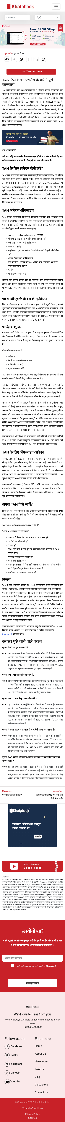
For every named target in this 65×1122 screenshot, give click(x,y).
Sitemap (32, 1117)
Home (38, 1046)
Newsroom (41, 1061)
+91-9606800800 (32, 1027)
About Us (40, 1053)
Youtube (15, 1081)
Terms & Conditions (32, 1108)
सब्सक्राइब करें (32, 983)
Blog (37, 1077)
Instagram (16, 1063)
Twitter (14, 1055)
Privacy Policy (32, 1114)
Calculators (41, 1084)
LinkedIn (15, 1072)
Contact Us (41, 1092)
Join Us (39, 1069)
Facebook (16, 1046)
